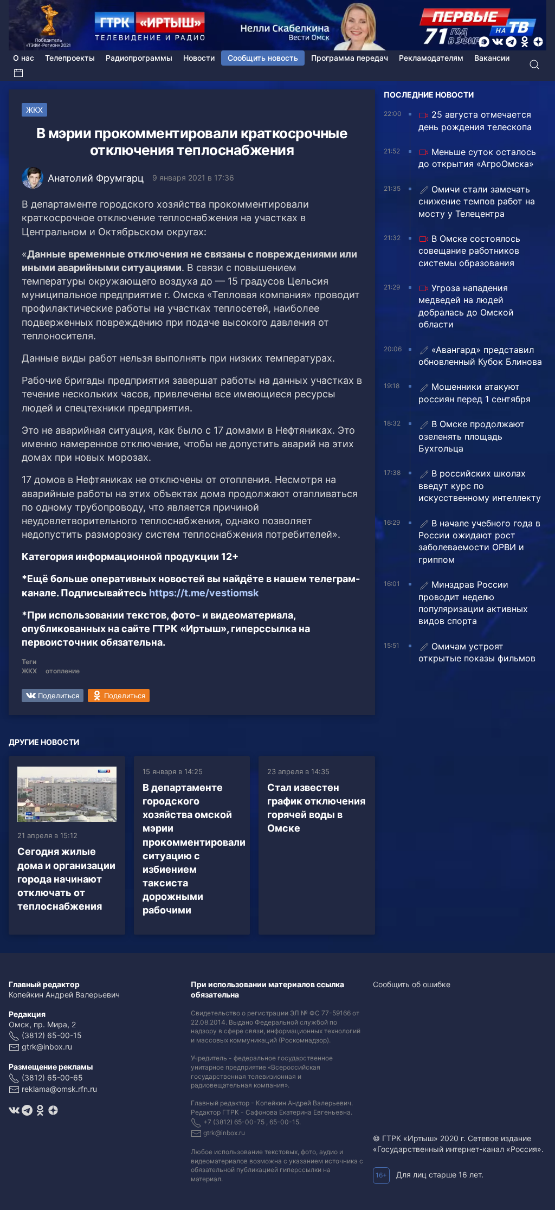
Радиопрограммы (139, 57)
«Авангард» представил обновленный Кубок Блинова (480, 355)
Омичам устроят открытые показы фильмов (476, 652)
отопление (63, 671)
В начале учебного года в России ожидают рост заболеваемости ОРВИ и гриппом (479, 541)
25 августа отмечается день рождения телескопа (475, 120)
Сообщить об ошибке (411, 984)
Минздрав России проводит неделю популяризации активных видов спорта (473, 602)
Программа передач (349, 57)
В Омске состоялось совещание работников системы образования (469, 250)
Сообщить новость (263, 57)
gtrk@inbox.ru (47, 1046)
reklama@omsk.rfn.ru (59, 1088)
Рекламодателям (431, 57)
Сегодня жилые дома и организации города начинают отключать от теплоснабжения (66, 879)
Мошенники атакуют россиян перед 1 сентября (474, 392)
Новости (199, 57)
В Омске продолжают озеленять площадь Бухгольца (471, 436)
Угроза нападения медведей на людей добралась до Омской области (466, 306)
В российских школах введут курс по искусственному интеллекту (479, 485)
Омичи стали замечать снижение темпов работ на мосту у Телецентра (476, 201)
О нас (23, 57)
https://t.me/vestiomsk (204, 592)
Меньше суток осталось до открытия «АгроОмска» (477, 157)
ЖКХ (34, 109)
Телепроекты (70, 57)
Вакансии (491, 57)
